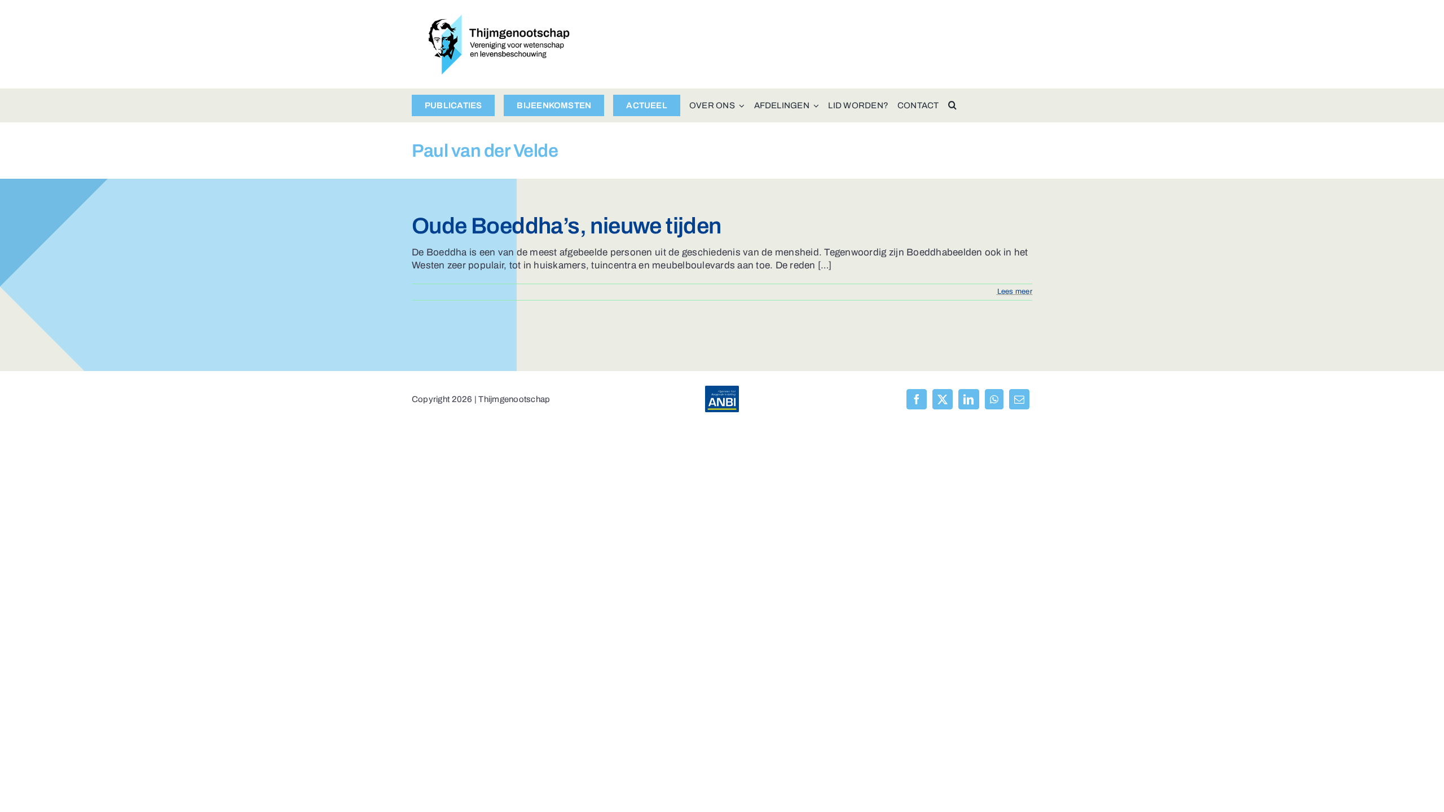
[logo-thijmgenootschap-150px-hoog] (499, 19)
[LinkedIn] (968, 399)
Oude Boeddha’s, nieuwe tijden (566, 226)
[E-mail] (1019, 399)
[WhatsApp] (994, 399)
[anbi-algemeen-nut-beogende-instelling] (722, 390)
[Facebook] (917, 399)
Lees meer (1014, 291)
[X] (943, 399)
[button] (952, 105)
